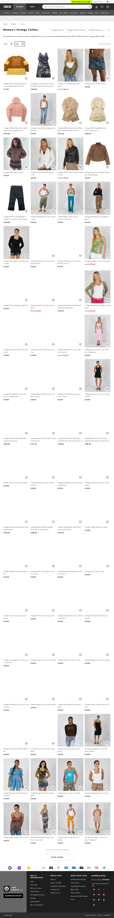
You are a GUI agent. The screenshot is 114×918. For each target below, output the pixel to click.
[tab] (7, 13)
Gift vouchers (75, 883)
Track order (33, 885)
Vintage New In (57, 30)
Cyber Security (55, 893)
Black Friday (74, 889)
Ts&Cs (99, 915)
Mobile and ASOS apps (78, 879)
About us (53, 879)
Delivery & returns (36, 888)
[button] (94, 889)
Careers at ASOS (55, 883)
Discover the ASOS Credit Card (79, 897)
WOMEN (19, 7)
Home (5, 24)
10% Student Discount (37, 895)
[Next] (108, 30)
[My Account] (96, 6)
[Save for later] (26, 78)
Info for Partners (76, 893)
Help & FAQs (98, 2)
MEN (32, 7)
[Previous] (48, 30)
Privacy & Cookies (90, 915)
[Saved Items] (102, 6)
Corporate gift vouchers (78, 886)
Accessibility (106, 915)
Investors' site (54, 889)
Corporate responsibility (58, 886)
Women (13, 24)
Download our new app (81, 2)
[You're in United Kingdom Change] (107, 1)
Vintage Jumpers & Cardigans (100, 30)
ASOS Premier (34, 891)
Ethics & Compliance (37, 905)
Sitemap (32, 898)
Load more (57, 857)
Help (31, 881)
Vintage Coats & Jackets (76, 30)
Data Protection (35, 901)
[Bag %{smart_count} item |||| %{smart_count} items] (107, 6)
